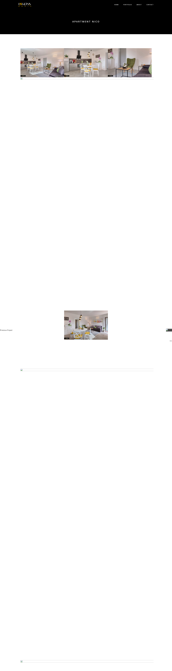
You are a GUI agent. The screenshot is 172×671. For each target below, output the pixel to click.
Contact (150, 4)
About (139, 4)
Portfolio (127, 4)
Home (116, 4)
